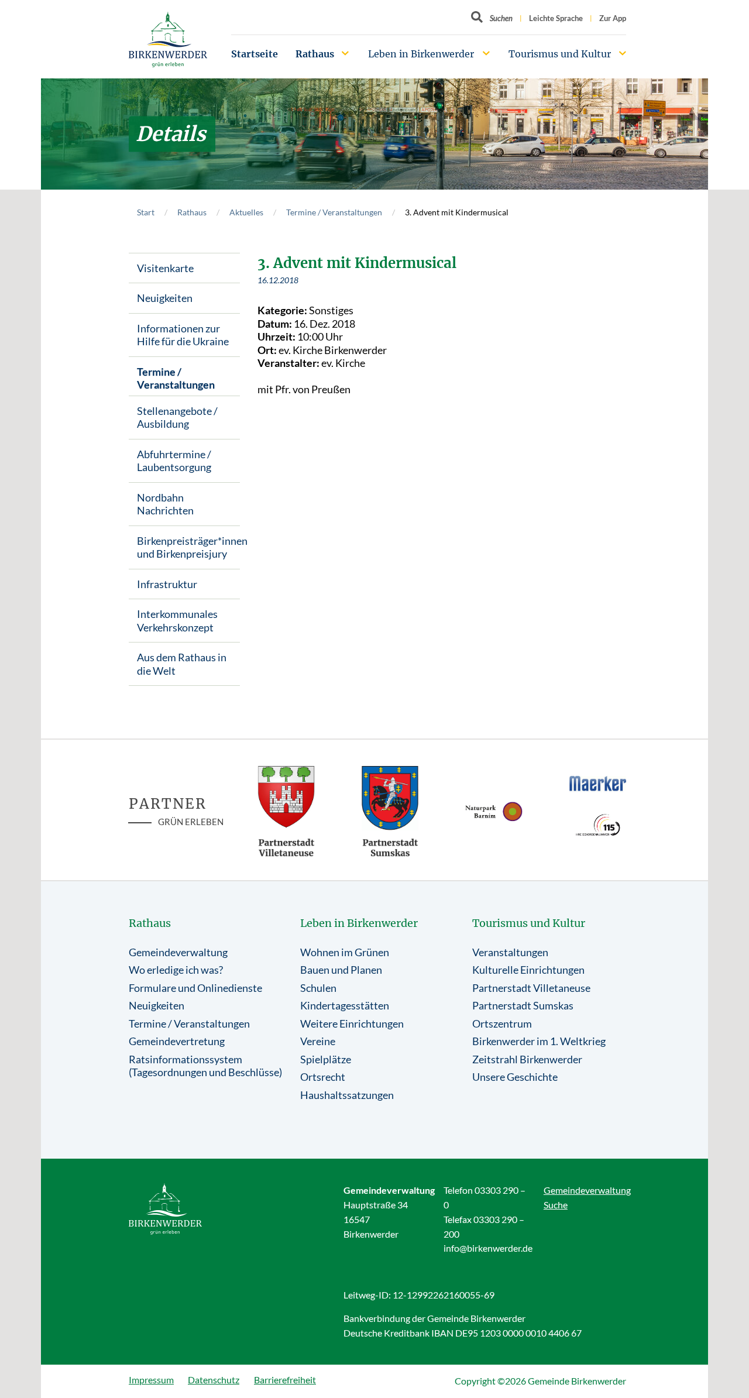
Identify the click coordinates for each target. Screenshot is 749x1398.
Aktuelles (246, 212)
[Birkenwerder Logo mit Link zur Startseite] (168, 39)
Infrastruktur (167, 584)
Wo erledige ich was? (176, 969)
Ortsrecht (322, 1076)
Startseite (254, 54)
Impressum (151, 1379)
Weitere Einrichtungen (352, 1023)
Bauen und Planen (341, 969)
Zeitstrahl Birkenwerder (527, 1059)
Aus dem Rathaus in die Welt (181, 664)
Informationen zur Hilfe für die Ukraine (183, 335)
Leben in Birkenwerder (421, 54)
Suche (556, 1204)
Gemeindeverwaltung (178, 952)
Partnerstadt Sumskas (522, 1005)
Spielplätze (325, 1059)
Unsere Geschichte (515, 1076)
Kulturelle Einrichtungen (528, 969)
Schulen (318, 987)
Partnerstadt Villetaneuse (531, 987)
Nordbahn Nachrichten (165, 504)
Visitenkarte (165, 268)
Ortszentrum (502, 1023)
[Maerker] (598, 783)
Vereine (317, 1041)
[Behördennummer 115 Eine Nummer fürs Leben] (598, 825)
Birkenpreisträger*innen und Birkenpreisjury (188, 547)
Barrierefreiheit (285, 1379)
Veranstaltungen (510, 952)
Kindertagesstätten (344, 1005)
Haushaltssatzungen (347, 1094)
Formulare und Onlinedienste (195, 987)
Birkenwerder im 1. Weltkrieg (539, 1041)
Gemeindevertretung (177, 1041)
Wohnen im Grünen (344, 952)
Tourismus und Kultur (560, 54)
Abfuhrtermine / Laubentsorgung (174, 461)
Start (145, 212)
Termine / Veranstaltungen (334, 212)
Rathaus (315, 54)
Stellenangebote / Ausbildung (177, 417)
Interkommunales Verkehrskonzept (177, 620)
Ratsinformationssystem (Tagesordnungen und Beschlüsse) (205, 1066)
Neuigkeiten (165, 297)
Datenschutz (213, 1379)
